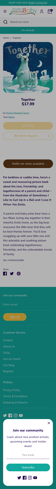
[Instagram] (30, 478)
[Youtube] (35, 478)
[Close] (48, 423)
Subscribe (28, 467)
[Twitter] (19, 478)
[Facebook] (24, 478)
